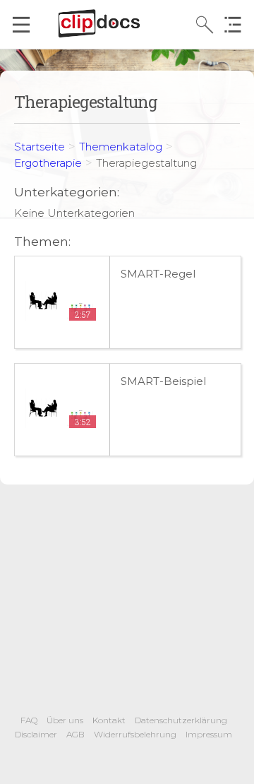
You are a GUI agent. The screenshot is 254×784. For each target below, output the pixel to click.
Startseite (39, 146)
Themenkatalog (120, 146)
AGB (75, 734)
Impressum (209, 734)
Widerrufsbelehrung (135, 734)
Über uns (65, 720)
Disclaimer (36, 734)
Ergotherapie (48, 163)
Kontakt (109, 720)
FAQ (28, 720)
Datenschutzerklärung (181, 720)
